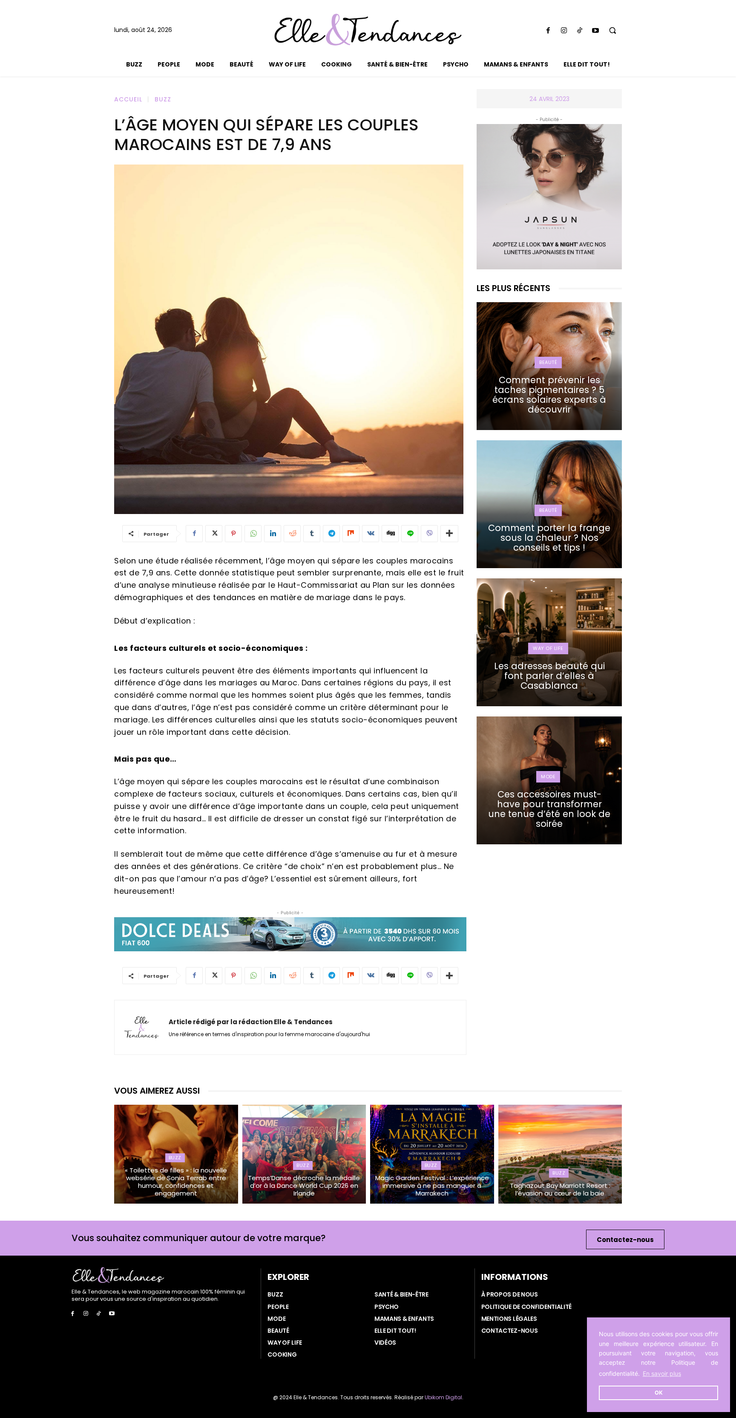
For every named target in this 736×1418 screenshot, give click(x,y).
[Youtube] (595, 31)
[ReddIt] (292, 533)
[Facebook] (548, 31)
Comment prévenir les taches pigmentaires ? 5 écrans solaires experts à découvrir (549, 395)
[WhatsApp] (253, 533)
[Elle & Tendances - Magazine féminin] (368, 29)
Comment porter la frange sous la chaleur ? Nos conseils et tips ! (549, 538)
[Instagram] (563, 31)
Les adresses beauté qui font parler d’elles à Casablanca (549, 676)
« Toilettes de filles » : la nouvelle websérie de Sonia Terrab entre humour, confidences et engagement (176, 1182)
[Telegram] (331, 533)
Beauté (548, 362)
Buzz (163, 99)
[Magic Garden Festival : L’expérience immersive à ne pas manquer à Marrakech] (432, 1154)
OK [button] (659, 1392)
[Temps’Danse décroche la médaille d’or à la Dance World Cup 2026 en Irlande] (304, 1154)
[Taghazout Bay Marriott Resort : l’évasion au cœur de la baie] (560, 1154)
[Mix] (350, 533)
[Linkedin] (272, 533)
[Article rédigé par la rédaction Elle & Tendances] (142, 1027)
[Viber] (429, 533)
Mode (548, 776)
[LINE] (409, 533)
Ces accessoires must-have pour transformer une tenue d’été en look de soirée (549, 809)
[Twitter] (213, 533)
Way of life (548, 648)
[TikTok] (579, 31)
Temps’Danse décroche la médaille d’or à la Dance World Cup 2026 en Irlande (304, 1185)
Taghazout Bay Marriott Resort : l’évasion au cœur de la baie (560, 1189)
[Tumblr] (311, 533)
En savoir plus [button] (662, 1373)
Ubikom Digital (443, 1397)
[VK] (370, 533)
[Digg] (390, 533)
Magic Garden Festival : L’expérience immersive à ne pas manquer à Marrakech (432, 1185)
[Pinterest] (233, 533)
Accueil (128, 99)
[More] (449, 533)
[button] (613, 30)
